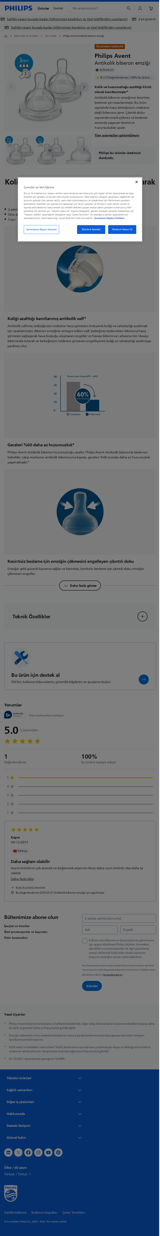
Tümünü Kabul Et (120, 230)
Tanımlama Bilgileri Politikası (107, 218)
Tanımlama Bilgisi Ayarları (40, 230)
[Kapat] (135, 182)
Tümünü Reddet (89, 230)
